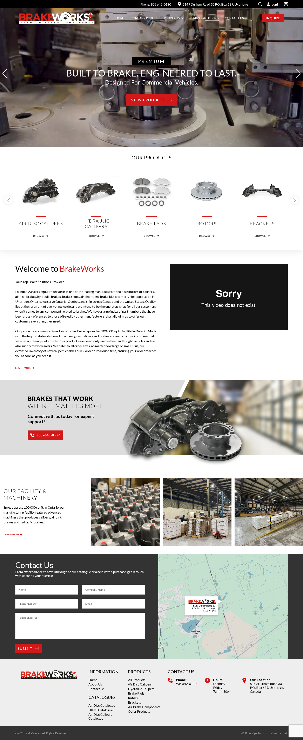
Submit (25, 648)
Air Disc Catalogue (101, 705)
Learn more (11, 534)
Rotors (133, 698)
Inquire (273, 18)
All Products (137, 680)
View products (147, 100)
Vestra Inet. (280, 733)
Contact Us (234, 18)
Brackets (134, 702)
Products (172, 18)
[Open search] (260, 4)
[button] (298, 73)
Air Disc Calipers (140, 684)
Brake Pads (136, 693)
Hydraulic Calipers (141, 689)
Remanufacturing (204, 18)
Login (276, 4)
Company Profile (144, 18)
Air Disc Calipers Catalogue (100, 716)
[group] (125, 512)
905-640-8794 (48, 435)
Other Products (139, 711)
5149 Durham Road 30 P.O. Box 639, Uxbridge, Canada (267, 687)
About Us (95, 684)
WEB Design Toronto (254, 733)
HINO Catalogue (100, 710)
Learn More (23, 367)
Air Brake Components (144, 707)
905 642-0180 (186, 683)
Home (120, 18)
